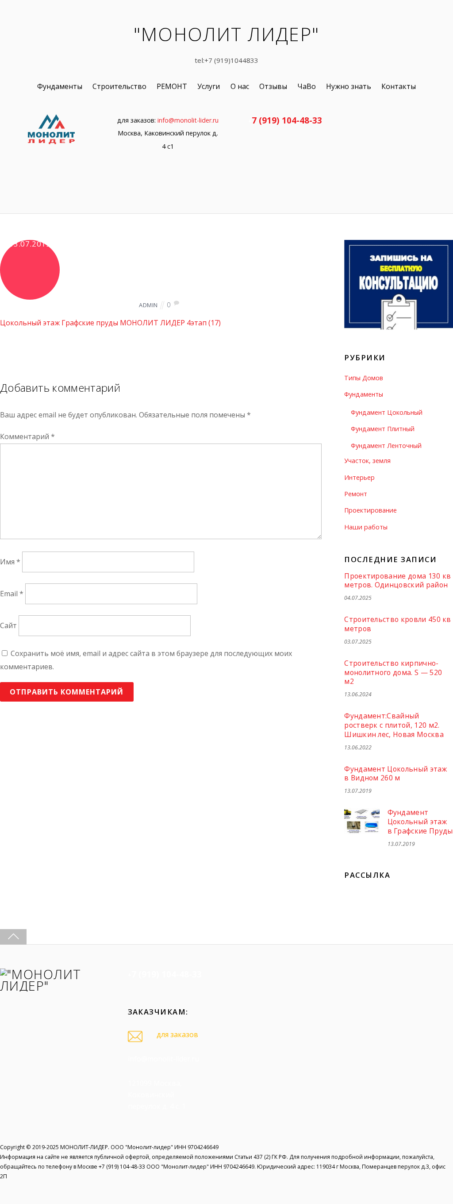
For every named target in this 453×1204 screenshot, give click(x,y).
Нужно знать (348, 86)
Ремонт (355, 494)
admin (148, 305)
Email (11, 594)
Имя (10, 562)
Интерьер (359, 477)
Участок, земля (367, 460)
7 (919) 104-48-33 (287, 120)
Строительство (119, 86)
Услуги (208, 86)
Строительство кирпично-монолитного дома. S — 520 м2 (393, 672)
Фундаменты (59, 86)
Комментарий (27, 436)
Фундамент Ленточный (386, 445)
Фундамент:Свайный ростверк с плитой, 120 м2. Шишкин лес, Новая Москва (394, 725)
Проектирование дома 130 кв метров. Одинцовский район (397, 580)
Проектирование (370, 510)
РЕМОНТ (172, 86)
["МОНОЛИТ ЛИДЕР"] (51, 985)
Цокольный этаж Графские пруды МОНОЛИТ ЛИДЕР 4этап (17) (110, 323)
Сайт (8, 625)
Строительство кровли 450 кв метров (397, 624)
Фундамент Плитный (383, 428)
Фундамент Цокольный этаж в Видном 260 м (395, 773)
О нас (239, 86)
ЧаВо (306, 86)
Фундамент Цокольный (386, 412)
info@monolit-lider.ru (188, 120)
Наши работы (366, 527)
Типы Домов (363, 378)
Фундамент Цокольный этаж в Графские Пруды (420, 821)
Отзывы (273, 86)
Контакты (398, 86)
